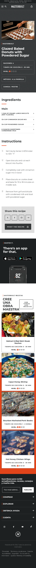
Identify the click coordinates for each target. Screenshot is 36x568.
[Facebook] (13, 527)
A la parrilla (18, 79)
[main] (18, 241)
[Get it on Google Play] (10, 259)
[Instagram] (4, 527)
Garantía (30, 551)
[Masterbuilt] (18, 6)
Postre (15, 86)
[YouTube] (22, 527)
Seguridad (15, 553)
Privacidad (6, 551)
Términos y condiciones (18, 551)
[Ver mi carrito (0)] (31, 6)
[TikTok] (31, 527)
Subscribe (28, 490)
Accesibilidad (6, 553)
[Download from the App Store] (26, 259)
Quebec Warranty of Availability (21, 556)
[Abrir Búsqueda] (5, 6)
